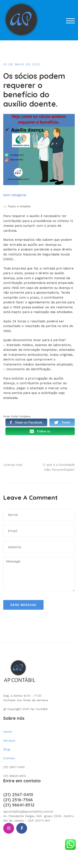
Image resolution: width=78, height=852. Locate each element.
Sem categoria (14, 195)
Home (7, 731)
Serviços (9, 740)
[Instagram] (8, 828)
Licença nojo (13, 465)
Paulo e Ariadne (19, 206)
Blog (6, 749)
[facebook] (21, 828)
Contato (9, 758)
